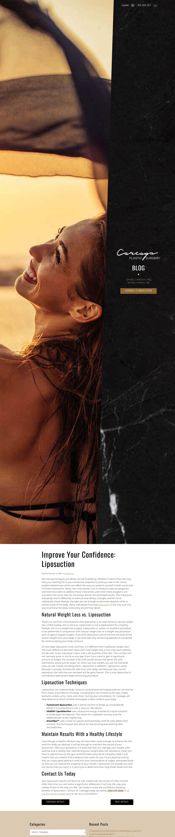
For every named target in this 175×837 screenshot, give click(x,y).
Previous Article (55, 802)
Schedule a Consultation (138, 291)
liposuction (104, 605)
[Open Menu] (155, 5)
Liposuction (69, 574)
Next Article (122, 802)
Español (125, 6)
